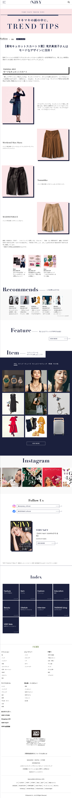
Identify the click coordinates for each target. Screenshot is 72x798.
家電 (3, 706)
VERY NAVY (36, 2)
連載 (26, 686)
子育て (50, 652)
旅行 (3, 695)
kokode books (39, 788)
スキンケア (27, 657)
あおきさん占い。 (6, 711)
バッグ (3, 657)
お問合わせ (46, 769)
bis (46, 782)
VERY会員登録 (5, 726)
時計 (3, 678)
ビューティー (28, 652)
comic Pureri (38, 785)
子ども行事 (50, 669)
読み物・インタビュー (31, 683)
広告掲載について (27, 769)
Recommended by (61, 315)
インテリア (4, 689)
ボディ (26, 663)
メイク (26, 655)
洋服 (12, 39)
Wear (14, 563)
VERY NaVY (5, 722)
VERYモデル (28, 695)
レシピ (3, 686)
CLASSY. (21, 782)
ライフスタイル (6, 683)
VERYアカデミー (29, 692)
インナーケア (28, 666)
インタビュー (28, 689)
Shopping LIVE (6, 719)
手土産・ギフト (5, 700)
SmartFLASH (22, 785)
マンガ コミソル (48, 785)
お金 (3, 703)
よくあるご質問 (38, 769)
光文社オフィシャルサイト (36, 772)
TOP (4, 563)
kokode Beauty (30, 788)
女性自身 (14, 785)
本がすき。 (57, 785)
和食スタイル (52, 782)
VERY (27, 782)
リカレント (27, 698)
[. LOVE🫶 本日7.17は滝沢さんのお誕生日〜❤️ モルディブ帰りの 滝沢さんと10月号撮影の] (45, 485)
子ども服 (50, 663)
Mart (38, 782)
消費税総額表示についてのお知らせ (36, 753)
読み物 (26, 700)
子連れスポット (51, 657)
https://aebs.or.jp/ (41, 744)
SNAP (3, 672)
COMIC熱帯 (30, 785)
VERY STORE (5, 715)
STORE (43, 760)
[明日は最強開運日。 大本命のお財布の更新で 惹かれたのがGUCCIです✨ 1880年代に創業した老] (24, 480)
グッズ (49, 666)
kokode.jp (22, 788)
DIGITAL (37, 760)
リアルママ (50, 675)
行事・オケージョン (6, 669)
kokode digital (48, 788)
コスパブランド (5, 666)
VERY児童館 (51, 655)
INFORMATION (36, 763)
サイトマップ (48, 766)
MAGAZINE (30, 760)
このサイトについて (25, 766)
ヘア (26, 660)
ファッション (5, 652)
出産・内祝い (51, 660)
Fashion (4, 39)
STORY (33, 782)
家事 (3, 698)
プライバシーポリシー (37, 766)
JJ (17, 782)
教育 (49, 672)
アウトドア (4, 692)
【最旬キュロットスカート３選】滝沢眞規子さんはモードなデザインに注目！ (37, 563)
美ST (42, 782)
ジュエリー (4, 660)
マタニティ (4, 675)
